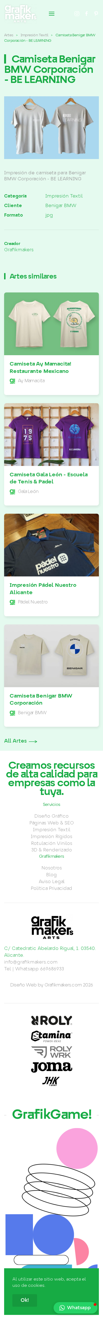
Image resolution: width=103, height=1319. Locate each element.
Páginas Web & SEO (51, 823)
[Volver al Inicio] (20, 14)
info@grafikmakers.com (31, 962)
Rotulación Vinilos (51, 843)
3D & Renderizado (51, 850)
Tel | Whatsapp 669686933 (34, 969)
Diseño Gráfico (51, 816)
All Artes (15, 741)
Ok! (25, 1300)
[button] (51, 14)
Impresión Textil (64, 196)
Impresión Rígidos (51, 837)
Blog (51, 875)
